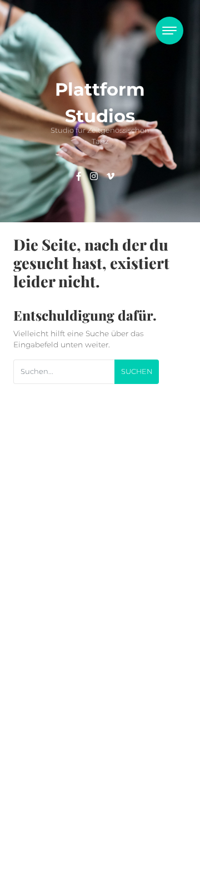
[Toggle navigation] (169, 30)
